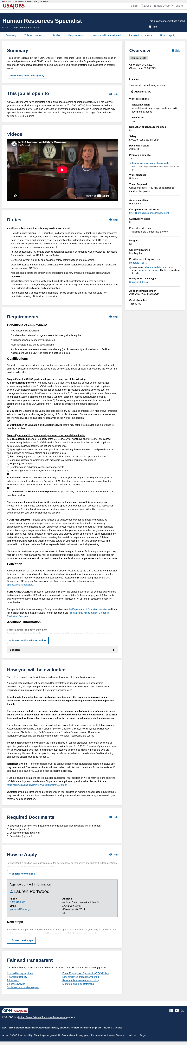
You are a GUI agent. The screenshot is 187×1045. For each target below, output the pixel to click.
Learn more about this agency (27, 75)
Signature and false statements (78, 984)
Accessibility (26, 1035)
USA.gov (142, 1035)
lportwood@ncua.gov (20, 909)
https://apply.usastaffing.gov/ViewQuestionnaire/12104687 (37, 785)
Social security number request (23, 987)
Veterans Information (81, 1027)
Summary (11, 35)
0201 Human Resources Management (149, 213)
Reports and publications (103, 1035)
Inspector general (48, 1035)
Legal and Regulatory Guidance (107, 1027)
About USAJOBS (10, 1035)
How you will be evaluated (106, 35)
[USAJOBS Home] (14, 6)
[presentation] (155, 91)
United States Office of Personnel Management (42, 1017)
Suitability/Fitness (138, 282)
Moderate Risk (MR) (139, 263)
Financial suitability (17, 977)
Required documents (140, 35)
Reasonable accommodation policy (80, 980)
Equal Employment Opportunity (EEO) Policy (85, 973)
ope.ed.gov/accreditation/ (20, 584)
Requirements (75, 35)
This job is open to (34, 35)
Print (154, 26)
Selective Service (16, 984)
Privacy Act (13, 980)
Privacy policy (83, 1035)
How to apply (167, 35)
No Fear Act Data (66, 1035)
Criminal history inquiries (20, 973)
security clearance (150, 270)
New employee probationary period (80, 977)
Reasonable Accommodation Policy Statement (47, 1027)
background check (155, 267)
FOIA (36, 1035)
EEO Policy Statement (13, 1027)
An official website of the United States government (27, 1)
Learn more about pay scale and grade (150, 163)
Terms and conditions (126, 1035)
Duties (56, 35)
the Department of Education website (88, 609)
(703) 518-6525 (17, 902)
